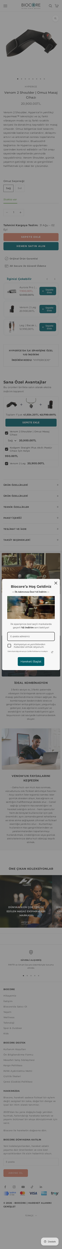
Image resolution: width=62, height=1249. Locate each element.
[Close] (56, 583)
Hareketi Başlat (31, 661)
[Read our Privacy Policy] (52, 652)
